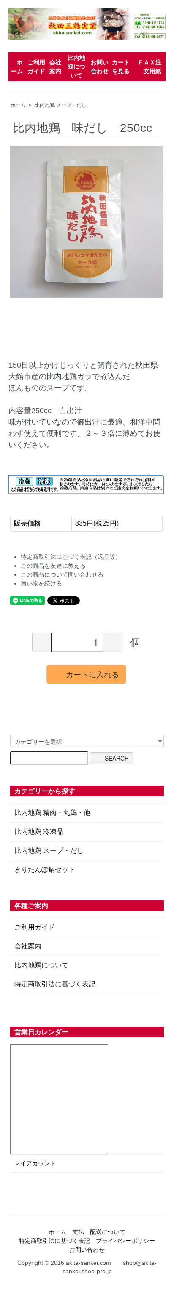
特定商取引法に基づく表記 (54, 984)
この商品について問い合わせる (62, 574)
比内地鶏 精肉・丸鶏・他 (52, 812)
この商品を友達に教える (53, 565)
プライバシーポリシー (125, 1240)
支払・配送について (98, 1232)
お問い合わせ (87, 1249)
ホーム (18, 105)
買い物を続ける (41, 583)
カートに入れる (92, 673)
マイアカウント (35, 1163)
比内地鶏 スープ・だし (61, 105)
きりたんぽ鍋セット (44, 869)
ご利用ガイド (34, 927)
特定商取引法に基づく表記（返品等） (71, 556)
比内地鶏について (76, 66)
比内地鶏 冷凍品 (38, 831)
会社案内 (27, 946)
